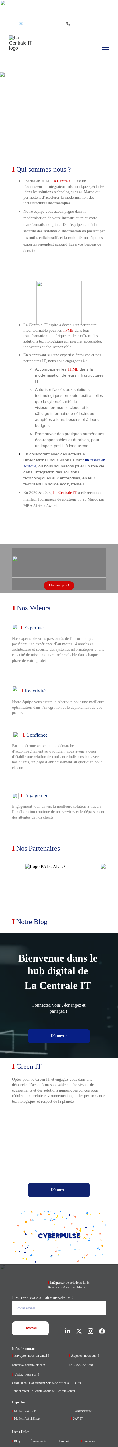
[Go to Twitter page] (82, 1331)
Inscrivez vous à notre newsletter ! (43, 1297)
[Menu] (105, 47)
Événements (38, 1441)
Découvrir (59, 1036)
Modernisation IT (25, 1411)
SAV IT (78, 1418)
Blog (16, 1441)
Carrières (88, 1441)
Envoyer (30, 1328)
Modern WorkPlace (27, 1418)
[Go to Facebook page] (102, 1331)
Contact (63, 1441)
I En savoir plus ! (59, 585)
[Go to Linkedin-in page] (70, 1331)
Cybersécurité (83, 1410)
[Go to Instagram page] (93, 1331)
